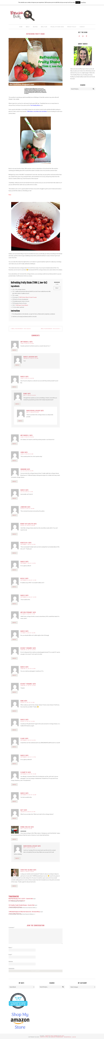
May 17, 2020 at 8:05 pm (29, 395)
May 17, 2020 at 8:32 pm (32, 412)
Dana (22, 701)
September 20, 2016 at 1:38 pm (28, 597)
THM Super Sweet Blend (21, 305)
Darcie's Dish (22, 15)
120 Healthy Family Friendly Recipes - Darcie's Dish (21, 905)
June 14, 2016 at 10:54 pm (27, 437)
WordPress (67, 1037)
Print (57, 288)
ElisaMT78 (23, 772)
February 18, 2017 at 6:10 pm (27, 668)
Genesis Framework (57, 1037)
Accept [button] (77, 2)
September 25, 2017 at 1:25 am (28, 774)
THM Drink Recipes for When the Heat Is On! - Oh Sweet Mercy (24, 911)
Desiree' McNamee (26, 648)
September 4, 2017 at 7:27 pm (28, 757)
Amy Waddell (24, 342)
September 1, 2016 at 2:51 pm (27, 544)
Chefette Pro (44, 1037)
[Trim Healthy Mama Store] (18, 1010)
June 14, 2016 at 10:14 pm (27, 343)
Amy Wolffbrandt (26, 612)
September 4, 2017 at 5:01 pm (28, 740)
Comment (12, 927)
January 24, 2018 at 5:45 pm (30, 358)
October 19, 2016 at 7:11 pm (27, 614)
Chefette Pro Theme (51, 1036)
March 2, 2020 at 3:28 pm (27, 871)
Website (11, 961)
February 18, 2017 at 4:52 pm (28, 649)
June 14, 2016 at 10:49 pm (27, 378)
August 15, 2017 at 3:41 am (27, 702)
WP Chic (61, 1036)
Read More (83, 2)
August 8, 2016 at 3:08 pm (27, 508)
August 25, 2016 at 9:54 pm (27, 525)
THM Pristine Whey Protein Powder (28, 297)
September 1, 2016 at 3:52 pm (28, 563)
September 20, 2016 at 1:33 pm (28, 580)
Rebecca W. (24, 543)
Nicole (22, 578)
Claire (22, 738)
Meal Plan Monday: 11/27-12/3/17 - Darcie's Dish (21, 898)
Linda (22, 452)
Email (10, 954)
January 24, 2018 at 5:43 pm (27, 811)
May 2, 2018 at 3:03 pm (26, 828)
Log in (74, 1037)
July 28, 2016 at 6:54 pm (26, 470)
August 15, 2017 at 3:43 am (27, 721)
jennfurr (23, 507)
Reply (14, 350)
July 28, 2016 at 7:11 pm (26, 491)
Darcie (22, 376)
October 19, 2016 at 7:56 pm (27, 632)
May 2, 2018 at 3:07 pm (29, 847)
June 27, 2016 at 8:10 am (26, 454)
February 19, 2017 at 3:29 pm (28, 685)
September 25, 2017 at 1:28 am (28, 794)
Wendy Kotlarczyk (26, 524)
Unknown (23, 469)
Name (10, 947)
